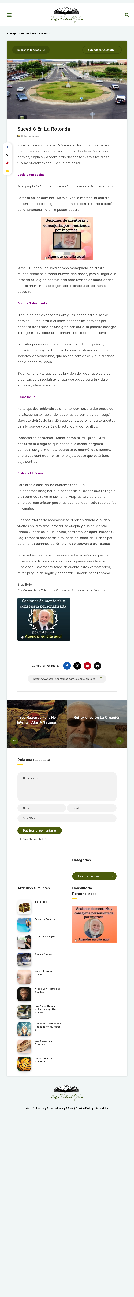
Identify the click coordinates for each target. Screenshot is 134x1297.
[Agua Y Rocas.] (24, 959)
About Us (102, 1108)
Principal (12, 33)
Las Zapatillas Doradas (43, 1043)
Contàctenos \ (36, 1108)
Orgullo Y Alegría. (45, 936)
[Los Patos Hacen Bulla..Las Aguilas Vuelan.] (24, 1012)
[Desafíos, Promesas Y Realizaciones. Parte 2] (24, 1029)
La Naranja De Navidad (43, 1060)
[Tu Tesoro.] (24, 907)
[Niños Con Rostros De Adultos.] (24, 994)
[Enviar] (44, 49)
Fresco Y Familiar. (46, 919)
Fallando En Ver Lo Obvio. (46, 973)
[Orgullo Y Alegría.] (24, 942)
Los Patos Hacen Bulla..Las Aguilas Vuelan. (46, 1009)
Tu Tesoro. (41, 901)
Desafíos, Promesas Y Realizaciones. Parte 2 (48, 1027)
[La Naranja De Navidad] (24, 1064)
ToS (70, 1108)
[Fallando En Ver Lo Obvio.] (24, 977)
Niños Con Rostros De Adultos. (48, 990)
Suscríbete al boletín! (35, 839)
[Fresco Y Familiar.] (24, 925)
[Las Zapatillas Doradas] (24, 1046)
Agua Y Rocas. (43, 954)
